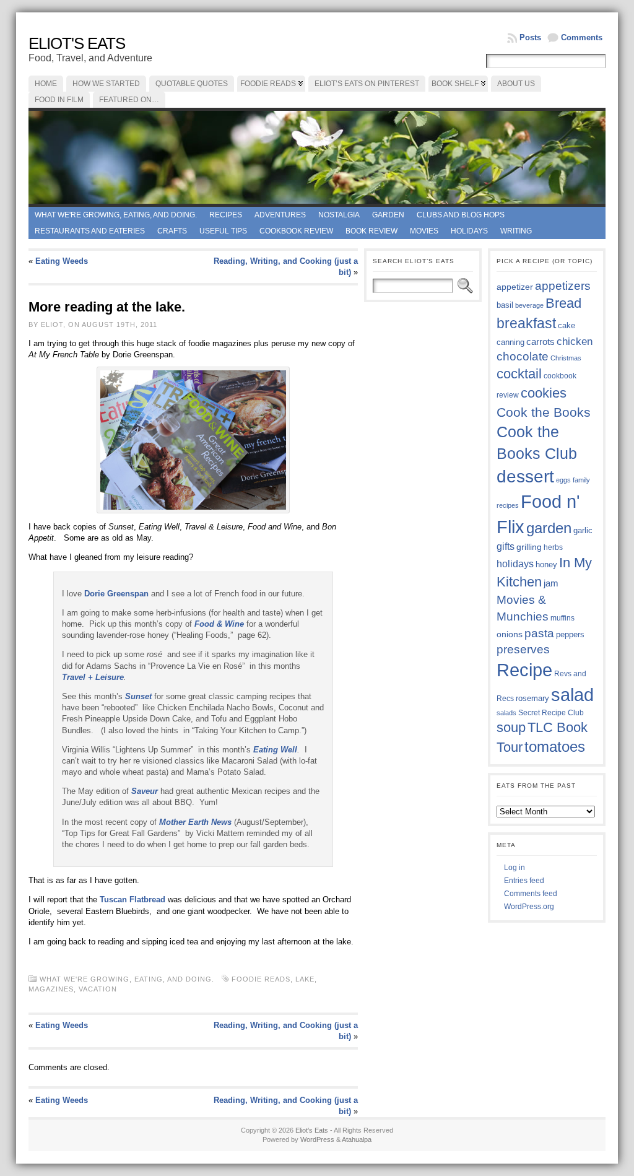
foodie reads (261, 979)
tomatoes (554, 747)
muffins (562, 618)
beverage (529, 305)
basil (505, 305)
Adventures (280, 215)
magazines (51, 989)
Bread (563, 303)
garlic (583, 530)
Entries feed (524, 880)
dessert (525, 476)
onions (510, 634)
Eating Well (275, 749)
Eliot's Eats (76, 43)
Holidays (469, 231)
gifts (506, 546)
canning (510, 342)
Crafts (172, 231)
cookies (544, 393)
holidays (515, 564)
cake (566, 325)
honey (546, 564)
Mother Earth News (195, 822)
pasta (539, 633)
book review (371, 231)
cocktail (519, 373)
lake (305, 979)
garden (548, 528)
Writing (516, 231)
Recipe (524, 670)
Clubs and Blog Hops (461, 215)
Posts (530, 37)
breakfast (526, 323)
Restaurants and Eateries (90, 231)
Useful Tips (223, 231)
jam (551, 583)
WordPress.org (529, 906)
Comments (581, 37)
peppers (570, 634)
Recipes (225, 215)
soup (511, 727)
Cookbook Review (296, 231)
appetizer (515, 287)
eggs (563, 480)
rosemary (532, 698)
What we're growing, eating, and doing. (116, 215)
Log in (514, 867)
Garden (388, 215)
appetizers (563, 285)
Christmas (565, 358)
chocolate (523, 356)
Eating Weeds (61, 261)
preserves (523, 649)
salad (572, 695)
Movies (424, 231)
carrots (540, 342)
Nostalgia (339, 215)
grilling (529, 547)
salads (506, 712)
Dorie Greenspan (116, 593)
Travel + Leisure (93, 677)
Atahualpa (356, 1139)
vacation (98, 989)
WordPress (317, 1139)
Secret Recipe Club (551, 712)
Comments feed (530, 893)
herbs (553, 547)
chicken (575, 341)
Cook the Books (544, 412)
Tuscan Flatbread (132, 899)
